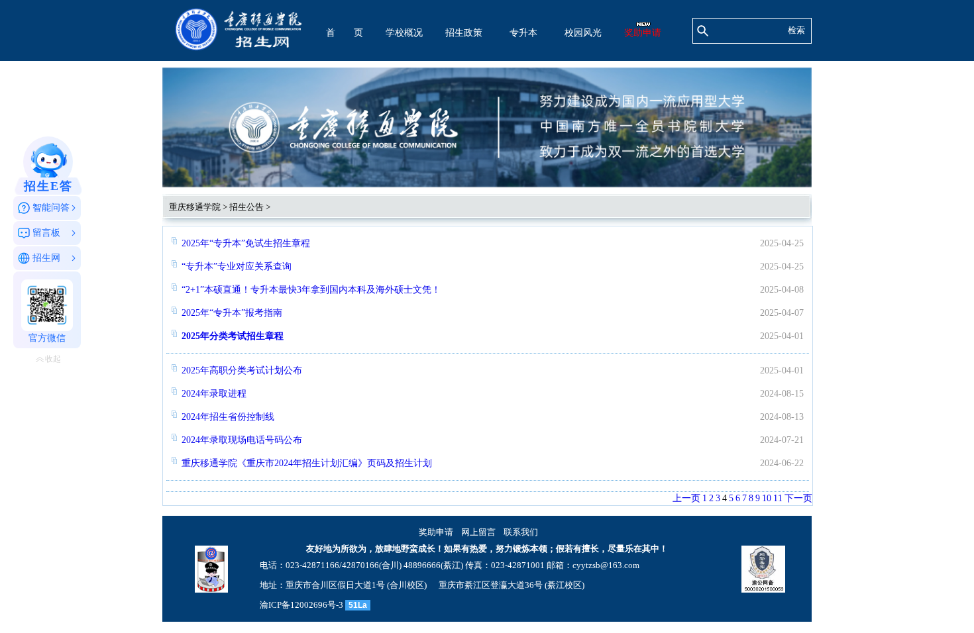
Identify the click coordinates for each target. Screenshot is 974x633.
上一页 (686, 498)
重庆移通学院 (195, 207)
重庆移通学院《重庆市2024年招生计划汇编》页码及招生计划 (307, 463)
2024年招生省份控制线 (228, 417)
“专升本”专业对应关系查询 (237, 266)
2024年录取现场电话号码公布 (242, 440)
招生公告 (246, 207)
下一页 (798, 498)
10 (766, 498)
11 (778, 498)
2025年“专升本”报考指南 (232, 313)
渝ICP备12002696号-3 (301, 605)
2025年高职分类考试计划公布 (242, 370)
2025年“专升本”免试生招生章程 (246, 243)
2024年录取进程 (214, 394)
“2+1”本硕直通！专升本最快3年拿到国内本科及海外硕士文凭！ (311, 290)
